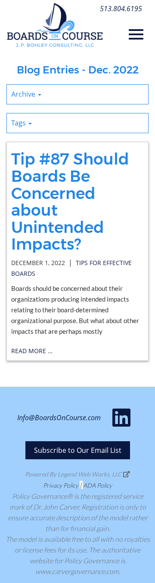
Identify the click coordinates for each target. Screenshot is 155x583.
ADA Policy (97, 485)
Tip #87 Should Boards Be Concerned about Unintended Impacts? (70, 201)
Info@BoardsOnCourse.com (59, 417)
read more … (32, 351)
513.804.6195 (121, 8)
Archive (24, 94)
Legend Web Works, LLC (90, 474)
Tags (19, 123)
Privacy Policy (60, 485)
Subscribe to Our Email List (77, 450)
